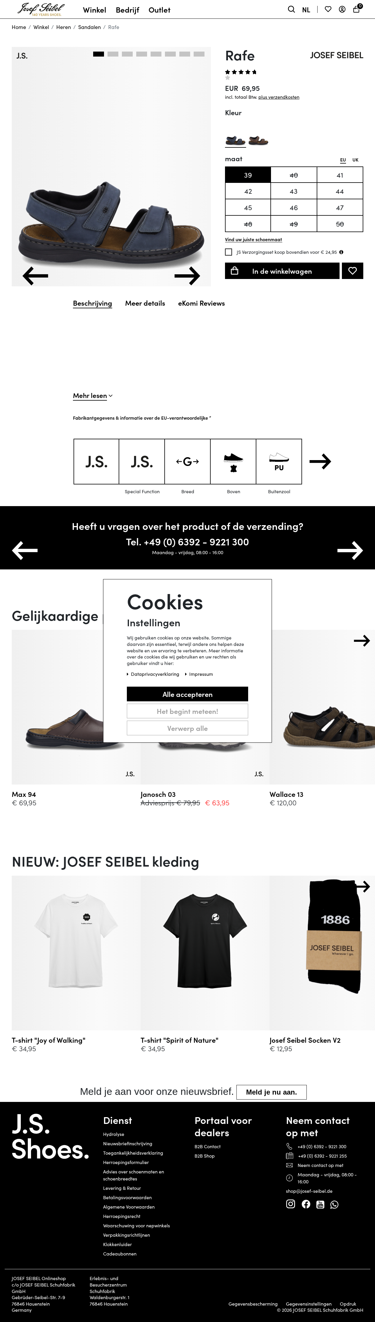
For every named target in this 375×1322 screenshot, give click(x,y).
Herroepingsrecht (121, 1216)
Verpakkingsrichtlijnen (126, 1235)
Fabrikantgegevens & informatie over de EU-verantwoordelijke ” (142, 417)
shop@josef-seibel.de (309, 1191)
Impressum (201, 674)
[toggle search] (291, 9)
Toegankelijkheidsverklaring (133, 1153)
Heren (63, 26)
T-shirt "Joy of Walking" (49, 1039)
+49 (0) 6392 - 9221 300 (322, 1146)
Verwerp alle (187, 728)
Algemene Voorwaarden (129, 1207)
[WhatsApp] (334, 1204)
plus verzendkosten (278, 97)
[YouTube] (320, 1204)
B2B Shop (205, 1156)
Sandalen (89, 26)
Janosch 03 (158, 794)
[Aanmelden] (342, 9)
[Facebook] (306, 1204)
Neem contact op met (320, 1165)
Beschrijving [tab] (92, 302)
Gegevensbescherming (253, 1303)
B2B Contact (208, 1146)
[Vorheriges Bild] (35, 276)
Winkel (41, 26)
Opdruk (348, 1303)
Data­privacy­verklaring (155, 674)
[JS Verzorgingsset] (341, 252)
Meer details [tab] (145, 302)
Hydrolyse (113, 1134)
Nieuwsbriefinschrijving (127, 1143)
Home (19, 26)
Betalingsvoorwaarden (127, 1197)
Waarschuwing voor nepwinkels (136, 1225)
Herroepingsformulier (126, 1162)
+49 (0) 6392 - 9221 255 (322, 1156)
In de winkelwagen (282, 270)
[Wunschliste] (328, 9)
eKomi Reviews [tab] (201, 302)
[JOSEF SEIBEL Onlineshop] (41, 8)
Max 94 (24, 794)
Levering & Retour (122, 1188)
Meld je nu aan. (271, 1092)
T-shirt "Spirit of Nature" (180, 1039)
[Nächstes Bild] (187, 276)
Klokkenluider (117, 1244)
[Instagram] (290, 1204)
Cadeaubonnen (120, 1253)
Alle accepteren (188, 694)
